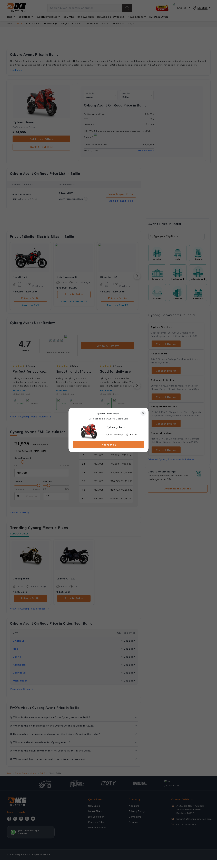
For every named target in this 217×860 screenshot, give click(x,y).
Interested (108, 444)
